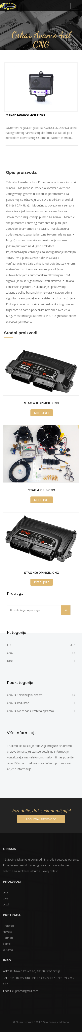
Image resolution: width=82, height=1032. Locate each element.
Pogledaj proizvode (41, 819)
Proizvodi (8, 925)
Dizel (41, 661)
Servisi (7, 943)
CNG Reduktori (41, 703)
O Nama (8, 949)
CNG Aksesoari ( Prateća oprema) (41, 711)
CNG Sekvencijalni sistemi (41, 695)
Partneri (8, 937)
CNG (41, 653)
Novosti (7, 931)
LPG (41, 645)
